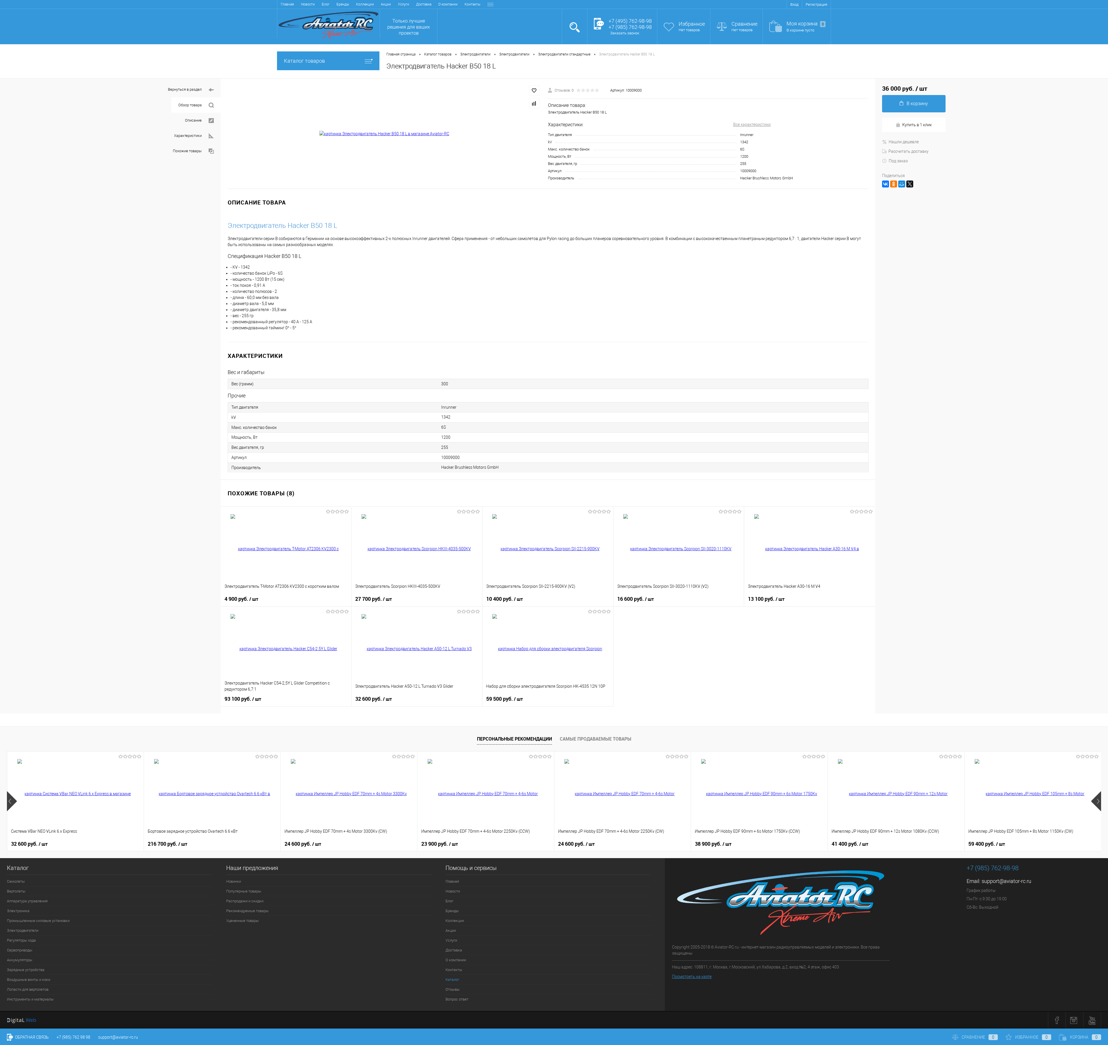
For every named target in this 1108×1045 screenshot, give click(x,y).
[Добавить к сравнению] (534, 103)
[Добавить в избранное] (534, 90)
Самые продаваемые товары (595, 739)
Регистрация (816, 4)
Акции (386, 4)
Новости (308, 4)
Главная (287, 4)
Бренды (342, 4)
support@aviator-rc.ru (1006, 881)
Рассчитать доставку (908, 151)
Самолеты (16, 881)
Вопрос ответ (457, 999)
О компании (448, 4)
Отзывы (453, 989)
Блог (326, 4)
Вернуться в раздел (185, 89)
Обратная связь (31, 1037)
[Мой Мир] (901, 184)
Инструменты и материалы (30, 999)
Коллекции (365, 4)
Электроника (18, 911)
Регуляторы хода (21, 940)
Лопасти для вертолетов (27, 989)
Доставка (423, 4)
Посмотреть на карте (692, 976)
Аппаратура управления (27, 901)
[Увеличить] (384, 134)
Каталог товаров (304, 61)
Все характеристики (752, 124)
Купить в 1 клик (917, 124)
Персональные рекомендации (514, 739)
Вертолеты (16, 891)
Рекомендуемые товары (247, 911)
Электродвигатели (22, 930)
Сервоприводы (19, 950)
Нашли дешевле (904, 142)
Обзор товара (190, 105)
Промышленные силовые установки (38, 920)
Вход (794, 4)
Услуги (403, 4)
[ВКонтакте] (885, 184)
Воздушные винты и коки (28, 979)
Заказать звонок (624, 33)
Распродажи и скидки (244, 901)
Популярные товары (243, 891)
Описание (193, 120)
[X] (909, 184)
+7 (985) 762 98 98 (73, 1037)
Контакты (472, 4)
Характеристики (188, 135)
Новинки (233, 881)
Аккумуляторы (19, 960)
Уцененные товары (242, 920)
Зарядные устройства (25, 970)
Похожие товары (187, 151)
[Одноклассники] (893, 184)
